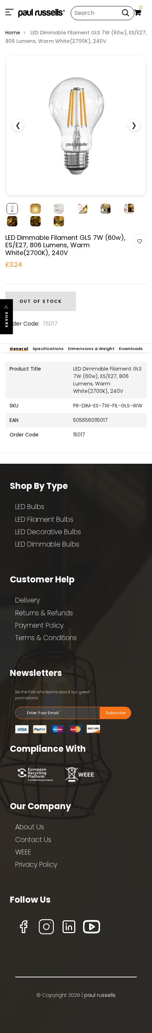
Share (7, 319)
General (19, 348)
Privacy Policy (36, 864)
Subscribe (115, 713)
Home (12, 32)
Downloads (131, 348)
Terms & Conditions (46, 638)
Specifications (48, 348)
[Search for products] (125, 12)
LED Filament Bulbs (44, 519)
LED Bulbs (29, 507)
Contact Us (33, 840)
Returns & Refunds (44, 613)
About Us (29, 827)
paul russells (100, 995)
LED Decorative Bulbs (48, 532)
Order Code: (22, 324)
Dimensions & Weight (91, 348)
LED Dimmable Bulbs (47, 544)
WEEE (23, 852)
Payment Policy (39, 625)
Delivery (27, 600)
